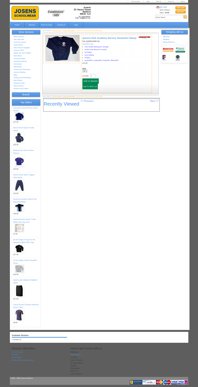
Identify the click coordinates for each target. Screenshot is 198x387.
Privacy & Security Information (22, 360)
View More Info (87, 44)
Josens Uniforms (46, 30)
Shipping (166, 39)
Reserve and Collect (21, 88)
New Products (19, 37)
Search (183, 1)
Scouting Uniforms (20, 61)
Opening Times (19, 83)
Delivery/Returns (169, 42)
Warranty (166, 36)
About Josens (18, 86)
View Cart (180, 8)
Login (147, 1)
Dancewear (18, 64)
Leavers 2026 (19, 50)
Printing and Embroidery (22, 77)
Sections (32, 25)
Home (17, 25)
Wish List (158, 1)
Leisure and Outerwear (22, 69)
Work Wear (18, 56)
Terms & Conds (135, 1)
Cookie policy (16, 357)
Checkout (180, 11)
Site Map (15, 355)
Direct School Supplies (22, 48)
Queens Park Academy (69, 30)
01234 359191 (75, 355)
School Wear (18, 45)
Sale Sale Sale (19, 39)
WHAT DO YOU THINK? (22, 53)
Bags (15, 75)
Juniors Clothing (19, 72)
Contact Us (171, 1)
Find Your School (20, 42)
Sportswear (18, 67)
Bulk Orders (18, 80)
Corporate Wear (19, 58)
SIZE (84, 68)
